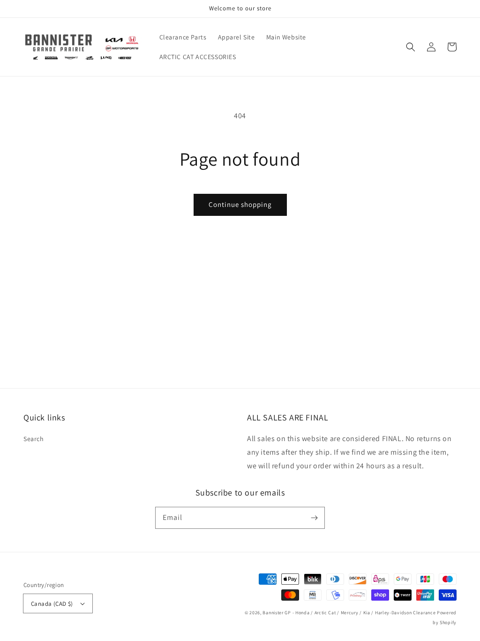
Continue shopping (240, 204)
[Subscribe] (314, 517)
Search (33, 439)
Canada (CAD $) (52, 604)
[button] (410, 47)
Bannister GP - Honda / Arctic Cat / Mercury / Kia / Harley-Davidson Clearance (348, 613)
